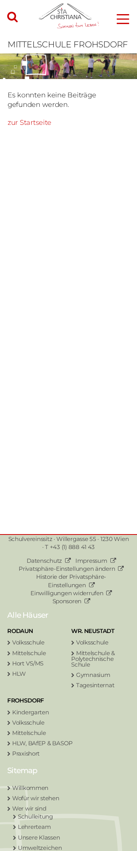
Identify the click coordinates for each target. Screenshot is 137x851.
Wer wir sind (29, 808)
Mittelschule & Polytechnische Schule (93, 658)
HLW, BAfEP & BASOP (42, 743)
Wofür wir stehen (35, 798)
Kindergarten (30, 712)
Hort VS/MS (27, 663)
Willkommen (30, 787)
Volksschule (28, 642)
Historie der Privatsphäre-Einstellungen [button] (71, 580)
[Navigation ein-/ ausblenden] (123, 19)
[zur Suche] (12, 17)
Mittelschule (29, 653)
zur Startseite (29, 122)
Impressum (91, 560)
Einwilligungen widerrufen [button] (66, 593)
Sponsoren (67, 601)
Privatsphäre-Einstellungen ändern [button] (67, 568)
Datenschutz (44, 560)
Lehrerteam (34, 826)
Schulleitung (35, 816)
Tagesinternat (95, 685)
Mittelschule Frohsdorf (68, 44)
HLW (19, 673)
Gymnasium (93, 674)
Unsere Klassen (39, 837)
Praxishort (26, 753)
